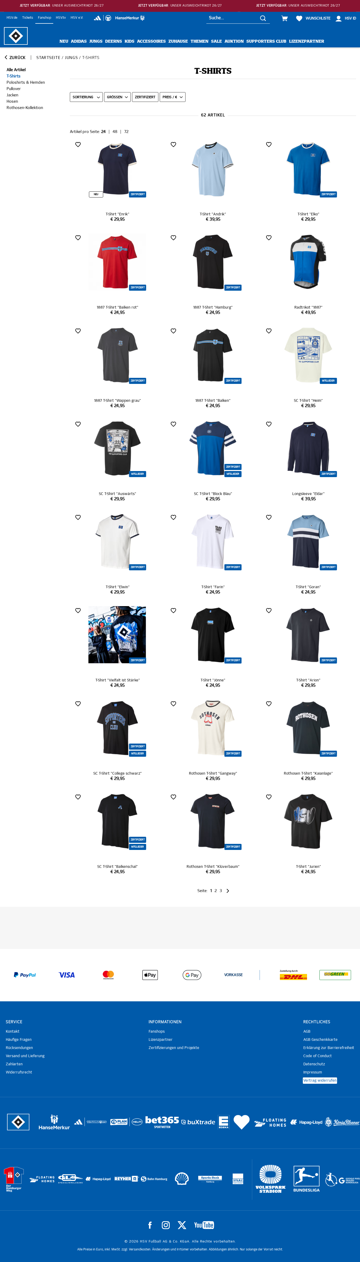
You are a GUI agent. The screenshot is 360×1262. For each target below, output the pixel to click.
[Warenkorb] (284, 18)
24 (103, 132)
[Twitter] (182, 1225)
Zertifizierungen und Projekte (174, 1048)
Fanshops (157, 1031)
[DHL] (293, 975)
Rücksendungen (19, 1048)
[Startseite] (16, 36)
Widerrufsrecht (19, 1072)
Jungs (96, 41)
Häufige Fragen (19, 1040)
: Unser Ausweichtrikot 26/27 (62, 5)
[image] (117, 181)
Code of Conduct (317, 1056)
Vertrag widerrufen (320, 1080)
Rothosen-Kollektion (25, 108)
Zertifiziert (145, 97)
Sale (216, 41)
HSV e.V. (77, 17)
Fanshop (44, 17)
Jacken (12, 95)
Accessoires (151, 41)
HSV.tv (61, 17)
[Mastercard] (108, 975)
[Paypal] (25, 975)
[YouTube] (204, 1225)
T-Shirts (14, 76)
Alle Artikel (16, 70)
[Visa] (66, 975)
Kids (129, 41)
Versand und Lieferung (25, 1056)
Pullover (14, 89)
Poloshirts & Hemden (26, 83)
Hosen (12, 101)
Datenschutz (314, 1064)
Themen (199, 41)
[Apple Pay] (150, 975)
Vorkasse (233, 975)
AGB (306, 1031)
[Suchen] (263, 18)
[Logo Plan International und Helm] (116, 1124)
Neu (64, 41)
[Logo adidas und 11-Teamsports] (78, 1124)
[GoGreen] (335, 975)
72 (126, 132)
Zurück (17, 58)
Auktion (234, 41)
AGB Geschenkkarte (320, 1040)
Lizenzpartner (306, 41)
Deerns (113, 41)
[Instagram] (166, 1225)
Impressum (312, 1072)
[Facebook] (150, 1225)
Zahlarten (14, 1064)
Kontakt (13, 1031)
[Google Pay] (192, 975)
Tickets (27, 17)
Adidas (79, 41)
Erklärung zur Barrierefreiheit (328, 1048)
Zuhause (178, 41)
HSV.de (12, 17)
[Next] (227, 891)
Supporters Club (266, 41)
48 (115, 132)
